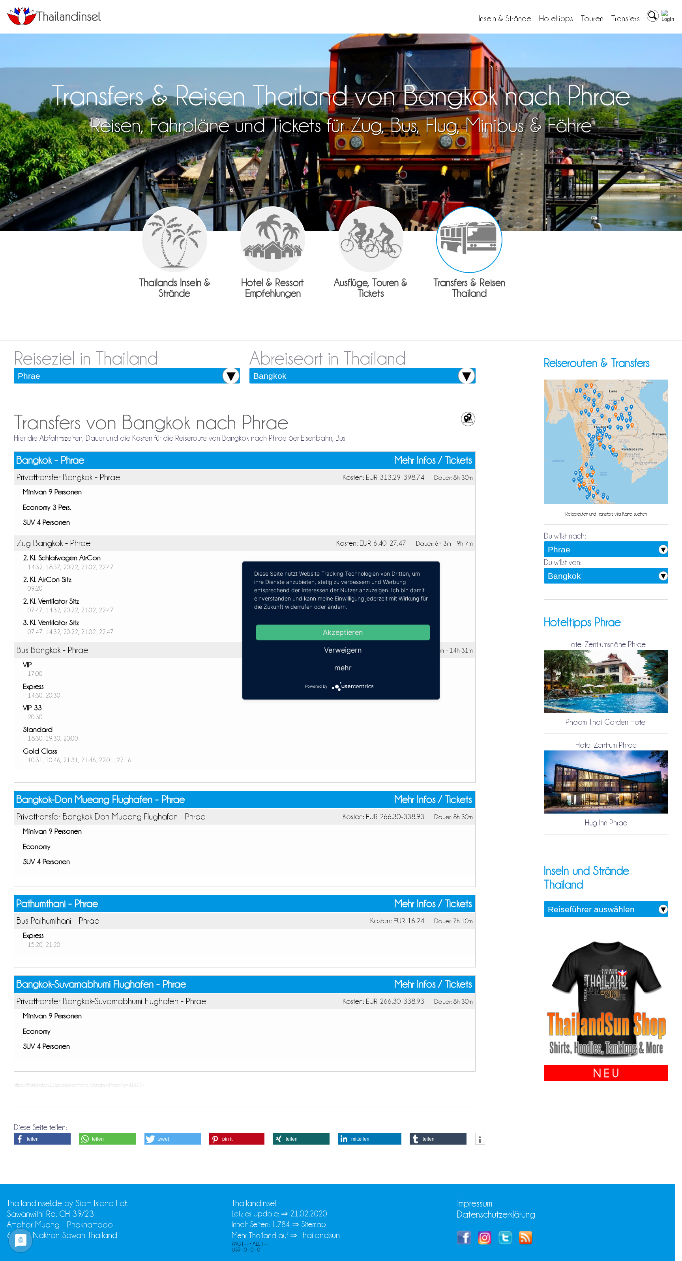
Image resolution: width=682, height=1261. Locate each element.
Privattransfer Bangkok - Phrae (68, 477)
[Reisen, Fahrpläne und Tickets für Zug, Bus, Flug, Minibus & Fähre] (469, 239)
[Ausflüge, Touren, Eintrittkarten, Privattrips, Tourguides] (371, 239)
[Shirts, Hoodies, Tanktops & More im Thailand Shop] (606, 1060)
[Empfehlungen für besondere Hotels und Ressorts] (273, 239)
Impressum (474, 1203)
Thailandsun (319, 1235)
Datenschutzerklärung (496, 1214)
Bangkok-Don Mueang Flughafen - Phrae (100, 799)
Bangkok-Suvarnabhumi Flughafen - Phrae (101, 984)
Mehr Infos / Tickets (433, 460)
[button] (42, 1139)
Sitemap (313, 1224)
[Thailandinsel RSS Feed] (525, 1241)
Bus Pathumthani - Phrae (58, 920)
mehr (343, 668)
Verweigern (343, 650)
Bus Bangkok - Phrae (52, 650)
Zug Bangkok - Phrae (54, 543)
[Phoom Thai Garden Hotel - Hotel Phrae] (606, 711)
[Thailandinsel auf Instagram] (484, 1241)
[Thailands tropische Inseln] (54, 22)
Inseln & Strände (505, 18)
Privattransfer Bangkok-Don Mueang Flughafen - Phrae (111, 816)
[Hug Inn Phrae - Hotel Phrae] (606, 812)
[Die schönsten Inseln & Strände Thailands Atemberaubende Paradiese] (174, 239)
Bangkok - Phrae (50, 460)
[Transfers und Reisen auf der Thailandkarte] (606, 502)
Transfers (625, 18)
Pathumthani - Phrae (57, 903)
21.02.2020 (308, 1214)
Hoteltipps (556, 18)
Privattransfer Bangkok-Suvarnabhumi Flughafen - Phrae (111, 1001)
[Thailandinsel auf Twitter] (505, 1241)
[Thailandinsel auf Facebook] (464, 1241)
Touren (592, 18)
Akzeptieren (343, 632)
